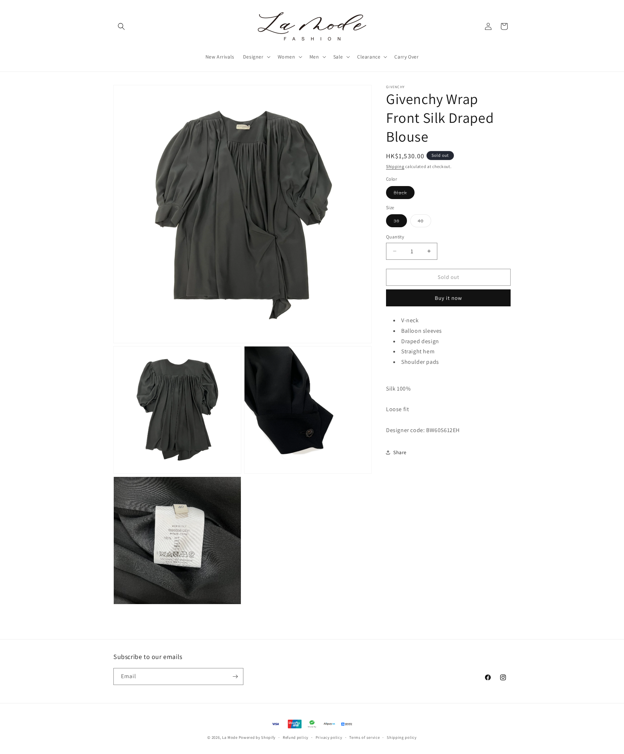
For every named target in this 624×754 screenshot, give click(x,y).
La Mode (230, 737)
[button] (121, 26)
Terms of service (364, 737)
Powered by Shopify (257, 737)
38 (400, 222)
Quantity (395, 237)
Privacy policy (329, 737)
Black (404, 194)
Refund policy (295, 737)
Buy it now (448, 297)
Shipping (395, 166)
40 (424, 222)
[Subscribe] (235, 676)
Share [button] (400, 452)
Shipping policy (402, 737)
